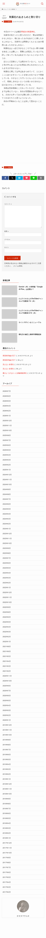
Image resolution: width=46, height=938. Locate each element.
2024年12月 (7, 474)
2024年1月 (7, 528)
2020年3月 (7, 710)
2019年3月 (7, 769)
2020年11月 (7, 676)
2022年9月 (7, 607)
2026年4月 (7, 405)
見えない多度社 (8, 364)
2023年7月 (7, 558)
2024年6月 (7, 504)
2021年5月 (7, 656)
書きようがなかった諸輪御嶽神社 (15, 373)
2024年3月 (7, 518)
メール (7, 239)
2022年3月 (7, 631)
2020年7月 (7, 690)
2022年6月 (7, 617)
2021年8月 (7, 646)
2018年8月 (7, 803)
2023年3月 (7, 577)
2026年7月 (7, 391)
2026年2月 (7, 410)
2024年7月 (7, 499)
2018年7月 (7, 808)
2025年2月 (7, 464)
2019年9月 (7, 739)
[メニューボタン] (3, 3)
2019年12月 (7, 725)
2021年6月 (7, 651)
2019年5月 (7, 759)
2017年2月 (7, 892)
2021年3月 (7, 666)
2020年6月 (7, 695)
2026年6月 (7, 396)
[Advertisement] (23, 137)
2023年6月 (7, 563)
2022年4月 (7, 627)
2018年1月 (7, 838)
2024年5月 (7, 509)
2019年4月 (7, 764)
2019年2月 (7, 774)
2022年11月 (7, 597)
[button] (5, 178)
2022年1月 (7, 641)
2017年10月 (7, 852)
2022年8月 (7, 612)
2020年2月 (7, 715)
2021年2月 (7, 671)
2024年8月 (7, 494)
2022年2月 (7, 636)
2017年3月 (7, 887)
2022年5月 (7, 622)
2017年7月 (7, 867)
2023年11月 (7, 538)
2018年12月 (7, 784)
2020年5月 (7, 700)
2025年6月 (7, 445)
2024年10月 (7, 484)
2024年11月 (7, 479)
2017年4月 (7, 882)
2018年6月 (7, 813)
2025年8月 (7, 435)
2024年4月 (7, 514)
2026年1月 (7, 415)
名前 (6, 231)
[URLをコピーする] (40, 178)
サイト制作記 (7, 21)
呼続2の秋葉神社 (28, 31)
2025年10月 (7, 430)
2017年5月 (7, 877)
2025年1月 (7, 469)
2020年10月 (7, 680)
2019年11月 (7, 730)
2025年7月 (7, 440)
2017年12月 (7, 843)
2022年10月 (7, 602)
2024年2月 (7, 523)
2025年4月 (7, 455)
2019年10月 (7, 735)
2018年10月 (7, 793)
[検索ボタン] (42, 3)
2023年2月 (7, 582)
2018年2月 (7, 833)
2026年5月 (7, 401)
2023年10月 (7, 543)
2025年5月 (7, 450)
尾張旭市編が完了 (9, 355)
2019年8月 (7, 744)
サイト (6, 247)
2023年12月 (7, 533)
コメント (8, 204)
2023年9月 (7, 548)
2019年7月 (7, 749)
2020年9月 (7, 685)
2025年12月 (7, 420)
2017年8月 (7, 862)
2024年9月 (7, 489)
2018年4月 (7, 823)
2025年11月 (7, 425)
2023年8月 (7, 553)
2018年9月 (7, 798)
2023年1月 (7, 587)
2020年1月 (7, 720)
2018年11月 (7, 789)
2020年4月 (7, 705)
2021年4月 (7, 661)
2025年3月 (7, 460)
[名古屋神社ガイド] (23, 3)
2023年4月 (7, 573)
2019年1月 (7, 779)
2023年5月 (7, 568)
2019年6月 (7, 754)
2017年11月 (7, 848)
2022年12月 (7, 592)
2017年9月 (7, 857)
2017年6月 (7, 872)
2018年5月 (7, 818)
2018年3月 (7, 828)
